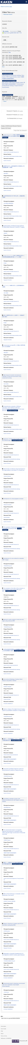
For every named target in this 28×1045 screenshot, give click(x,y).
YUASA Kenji (6, 992)
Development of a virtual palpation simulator (13, 498)
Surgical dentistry (18, 85)
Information (3, 1026)
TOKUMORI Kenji (7, 807)
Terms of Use (4, 1035)
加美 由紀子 (6, 173)
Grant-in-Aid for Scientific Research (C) (11, 152)
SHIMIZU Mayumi (7, 840)
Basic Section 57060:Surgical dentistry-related (12, 82)
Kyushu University (7, 160)
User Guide (3, 1028)
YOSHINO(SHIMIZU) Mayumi (9, 960)
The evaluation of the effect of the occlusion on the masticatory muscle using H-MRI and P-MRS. (13, 590)
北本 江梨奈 (6, 292)
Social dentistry (5, 87)
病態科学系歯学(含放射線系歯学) (10, 759)
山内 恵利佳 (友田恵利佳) (8, 203)
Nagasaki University (7, 280)
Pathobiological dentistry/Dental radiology (11, 75)
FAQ (2, 1031)
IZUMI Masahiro (7, 931)
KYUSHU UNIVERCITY (8, 703)
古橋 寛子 (5, 233)
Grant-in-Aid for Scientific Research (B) (11, 969)
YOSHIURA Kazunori (8, 565)
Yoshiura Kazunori (7, 476)
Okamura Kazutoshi (7, 504)
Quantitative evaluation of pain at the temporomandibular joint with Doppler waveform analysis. (13, 800)
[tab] (14, 111)
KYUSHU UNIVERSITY (8, 733)
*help (9, 52)
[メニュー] (26, 2)
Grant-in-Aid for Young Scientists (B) (11, 665)
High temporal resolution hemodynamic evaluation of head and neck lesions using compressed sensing (11, 376)
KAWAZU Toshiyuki (7, 686)
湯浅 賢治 (13, 901)
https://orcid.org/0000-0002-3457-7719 (13, 32)
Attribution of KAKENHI (6, 1038)
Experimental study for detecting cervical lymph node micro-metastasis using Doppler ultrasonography (13, 985)
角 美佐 (5, 263)
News (2, 1033)
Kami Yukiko (6, 383)
